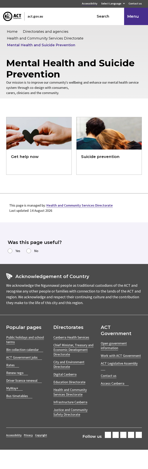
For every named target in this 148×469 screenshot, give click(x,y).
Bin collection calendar (22, 349)
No (36, 251)
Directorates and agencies (45, 31)
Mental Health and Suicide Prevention (41, 45)
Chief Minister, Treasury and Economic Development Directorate (73, 349)
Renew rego (15, 373)
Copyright (41, 435)
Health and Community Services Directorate (45, 38)
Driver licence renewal (21, 380)
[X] (123, 435)
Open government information (114, 345)
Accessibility (89, 4)
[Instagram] (116, 435)
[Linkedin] (131, 435)
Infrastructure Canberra (70, 402)
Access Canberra (112, 383)
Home (12, 31)
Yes (17, 251)
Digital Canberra (65, 374)
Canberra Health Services (71, 337)
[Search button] (117, 16)
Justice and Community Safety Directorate (70, 412)
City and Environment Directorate (68, 364)
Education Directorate (69, 382)
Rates (10, 365)
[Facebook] (108, 435)
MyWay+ (12, 388)
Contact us (135, 4)
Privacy (28, 435)
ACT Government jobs (22, 357)
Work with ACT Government (121, 355)
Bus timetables (17, 396)
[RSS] (139, 435)
